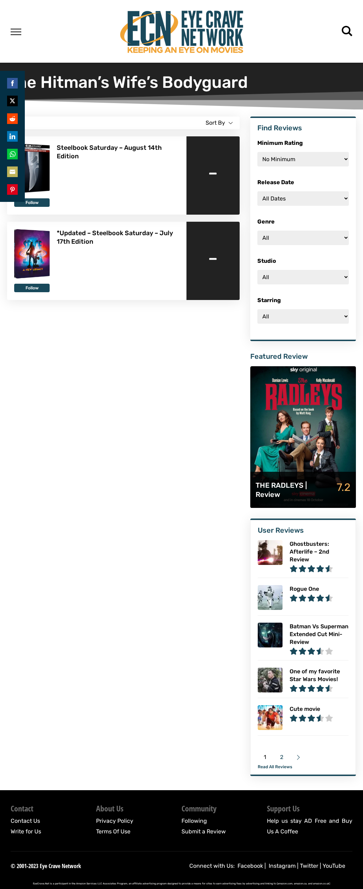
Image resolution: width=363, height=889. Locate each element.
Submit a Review (204, 831)
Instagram (282, 865)
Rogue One (304, 588)
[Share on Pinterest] (12, 189)
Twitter (309, 865)
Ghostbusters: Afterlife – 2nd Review (309, 551)
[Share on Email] (12, 171)
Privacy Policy (114, 820)
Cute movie (305, 709)
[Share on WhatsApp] (12, 154)
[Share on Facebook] (12, 83)
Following (194, 820)
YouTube (334, 865)
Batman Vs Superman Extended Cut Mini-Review (319, 634)
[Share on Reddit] (12, 118)
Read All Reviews (275, 766)
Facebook (250, 865)
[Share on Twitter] (12, 101)
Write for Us (26, 831)
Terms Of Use (113, 831)
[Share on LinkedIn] (12, 136)
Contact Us (25, 820)
